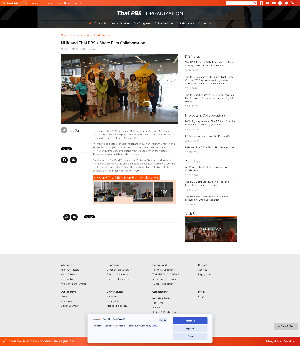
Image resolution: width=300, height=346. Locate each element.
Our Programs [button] (142, 23)
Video (51, 3)
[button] (83, 3)
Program (35, 3)
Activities (157, 307)
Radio (59, 3)
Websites (112, 296)
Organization (71, 3)
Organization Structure (119, 269)
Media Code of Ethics (164, 279)
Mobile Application (117, 305)
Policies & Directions (163, 269)
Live (43, 3)
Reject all (190, 328)
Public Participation (162, 283)
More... (155, 325)
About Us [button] (100, 23)
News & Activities (70, 35)
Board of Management (119, 279)
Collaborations (185, 23)
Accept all (190, 320)
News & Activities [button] (120, 23)
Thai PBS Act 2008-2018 (165, 274)
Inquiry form (205, 274)
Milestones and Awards (73, 283)
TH (165, 320)
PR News (157, 302)
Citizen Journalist (70, 305)
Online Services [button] (164, 23)
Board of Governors (117, 274)
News (25, 3)
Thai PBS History (70, 269)
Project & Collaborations (165, 312)
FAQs (201, 296)
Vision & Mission (69, 274)
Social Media (113, 301)
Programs (66, 301)
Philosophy (67, 279)
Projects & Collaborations (97, 35)
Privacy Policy (273, 341)
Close (190, 336)
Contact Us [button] (204, 23)
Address (202, 269)
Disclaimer (289, 341)
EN (161, 320)
